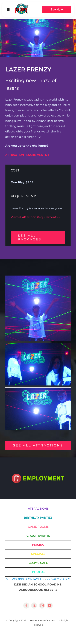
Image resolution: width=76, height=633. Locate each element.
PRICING (38, 544)
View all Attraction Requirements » (35, 217)
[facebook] (26, 606)
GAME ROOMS (38, 526)
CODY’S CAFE (38, 563)
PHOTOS (38, 572)
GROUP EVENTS (38, 535)
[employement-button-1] (38, 475)
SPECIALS (38, 554)
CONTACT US (35, 579)
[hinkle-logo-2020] (22, 5)
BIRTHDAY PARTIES (38, 517)
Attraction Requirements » (27, 155)
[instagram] (42, 606)
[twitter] (34, 606)
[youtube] (50, 606)
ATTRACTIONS (38, 508)
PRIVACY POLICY (58, 579)
